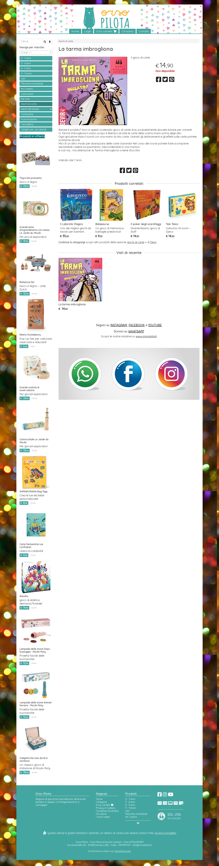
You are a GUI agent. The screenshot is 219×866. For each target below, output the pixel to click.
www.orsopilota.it (146, 336)
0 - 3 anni (26, 58)
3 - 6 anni (26, 63)
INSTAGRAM (118, 325)
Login (87, 31)
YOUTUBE (155, 325)
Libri (23, 78)
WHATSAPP (136, 331)
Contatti (144, 31)
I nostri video (103, 816)
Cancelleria (27, 124)
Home (75, 31)
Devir (153, 242)
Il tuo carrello (104, 31)
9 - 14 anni (26, 73)
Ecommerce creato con (109, 851)
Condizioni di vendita (107, 810)
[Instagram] (165, 795)
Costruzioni (27, 93)
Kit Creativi (27, 88)
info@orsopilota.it (142, 845)
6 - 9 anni (26, 68)
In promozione (29, 119)
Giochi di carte (66, 41)
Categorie (101, 801)
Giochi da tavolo (30, 109)
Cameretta (27, 114)
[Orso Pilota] (109, 19)
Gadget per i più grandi (33, 129)
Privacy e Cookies (105, 807)
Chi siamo (127, 31)
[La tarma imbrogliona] (93, 91)
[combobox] (36, 52)
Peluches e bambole (32, 83)
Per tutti (25, 98)
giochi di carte (135, 242)
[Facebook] (159, 795)
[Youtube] (170, 795)
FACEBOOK (137, 325)
